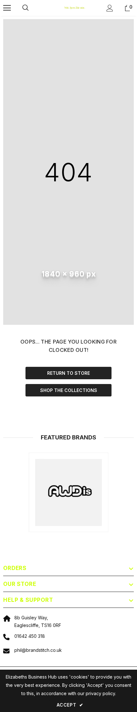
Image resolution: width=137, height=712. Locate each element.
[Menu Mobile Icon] (7, 8)
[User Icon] (109, 8)
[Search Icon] (31, 8)
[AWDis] (68, 492)
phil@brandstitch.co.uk (38, 650)
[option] (68, 492)
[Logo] (69, 8)
